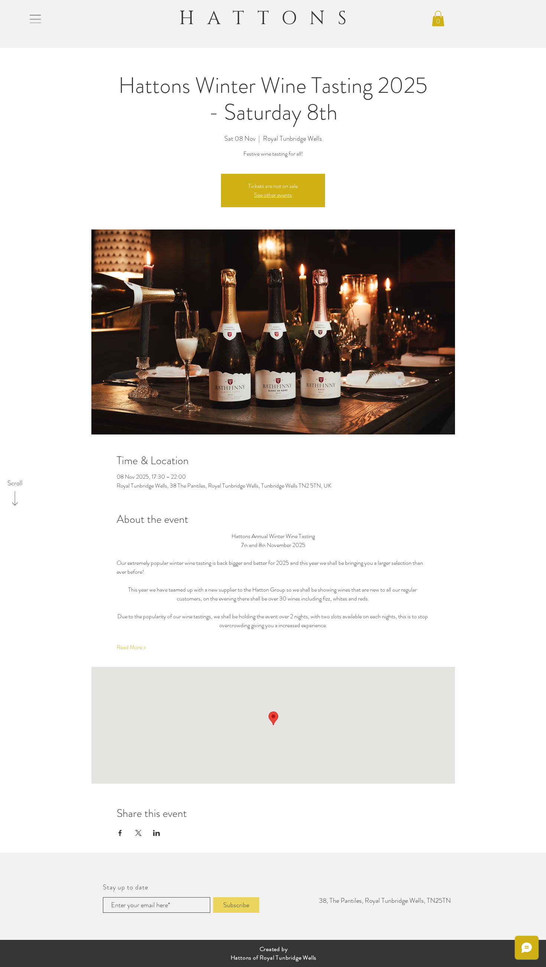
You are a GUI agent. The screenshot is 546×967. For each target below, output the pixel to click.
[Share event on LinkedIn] (156, 833)
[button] (35, 19)
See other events (273, 195)
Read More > (131, 647)
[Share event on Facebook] (120, 833)
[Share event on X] (138, 833)
